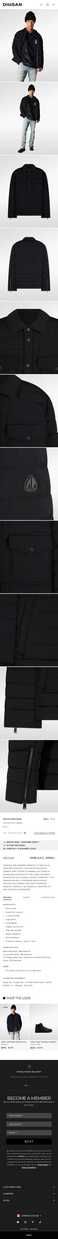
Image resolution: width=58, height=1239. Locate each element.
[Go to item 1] (26, 1085)
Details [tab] (7, 897)
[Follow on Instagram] (25, 1222)
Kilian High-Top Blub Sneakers (43, 1042)
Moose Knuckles (12, 819)
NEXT (29, 1141)
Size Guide (8, 858)
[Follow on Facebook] (18, 1222)
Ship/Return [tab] (48, 897)
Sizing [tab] (26, 897)
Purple (4, 1044)
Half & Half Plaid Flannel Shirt (14, 1042)
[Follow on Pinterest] (33, 1222)
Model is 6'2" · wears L (42, 858)
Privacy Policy (43, 1165)
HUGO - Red (35, 1044)
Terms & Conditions (29, 1167)
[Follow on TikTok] (40, 1222)
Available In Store (44, 833)
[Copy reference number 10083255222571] (25, 833)
